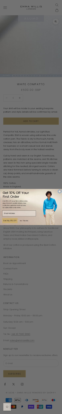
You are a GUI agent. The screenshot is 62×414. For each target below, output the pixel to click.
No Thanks (24, 220)
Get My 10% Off (9, 220)
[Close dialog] (59, 191)
